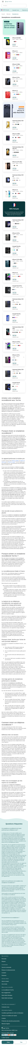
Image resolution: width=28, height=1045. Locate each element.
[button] (13, 829)
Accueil (3, 14)
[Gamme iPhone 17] (14, 109)
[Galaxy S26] (14, 27)
